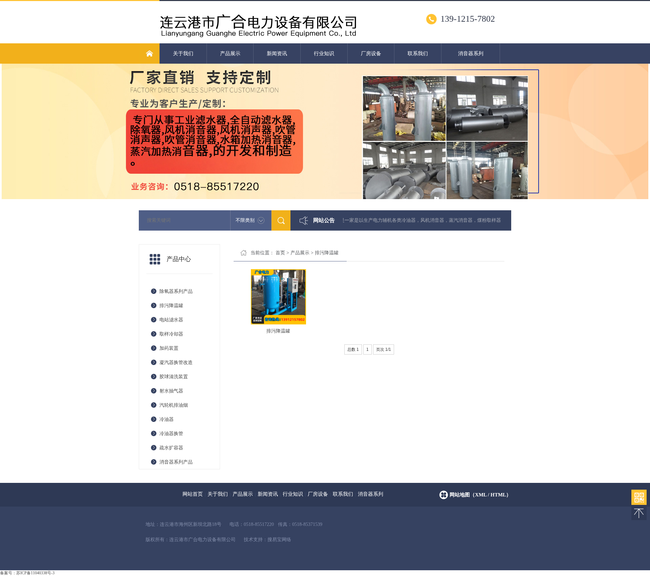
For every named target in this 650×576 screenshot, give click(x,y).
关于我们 (183, 53)
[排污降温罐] (278, 296)
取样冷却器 (171, 334)
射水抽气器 (171, 390)
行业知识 (324, 53)
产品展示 (230, 53)
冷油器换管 (171, 433)
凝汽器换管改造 (176, 362)
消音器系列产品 (176, 462)
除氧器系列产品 (176, 291)
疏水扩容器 (171, 447)
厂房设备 (371, 53)
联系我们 (418, 53)
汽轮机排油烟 (173, 405)
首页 (280, 252)
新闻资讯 (277, 53)
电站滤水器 (171, 319)
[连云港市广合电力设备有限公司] (258, 40)
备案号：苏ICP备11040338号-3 (27, 573)
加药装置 (168, 348)
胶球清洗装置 (173, 376)
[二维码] (639, 497)
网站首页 (192, 494)
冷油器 (166, 419)
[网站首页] (149, 53)
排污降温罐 (171, 305)
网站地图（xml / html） (480, 494)
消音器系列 (470, 53)
